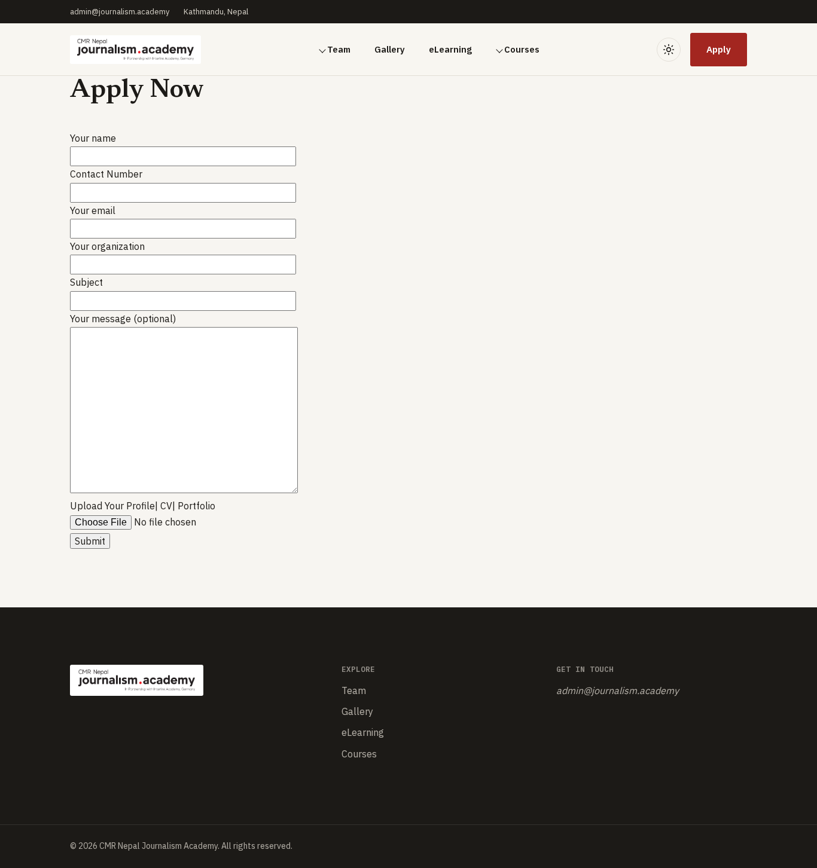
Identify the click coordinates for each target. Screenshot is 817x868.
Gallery (389, 49)
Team (338, 49)
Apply (718, 49)
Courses (521, 49)
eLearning (450, 49)
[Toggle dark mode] (669, 50)
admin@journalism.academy (119, 12)
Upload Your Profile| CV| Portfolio (142, 506)
